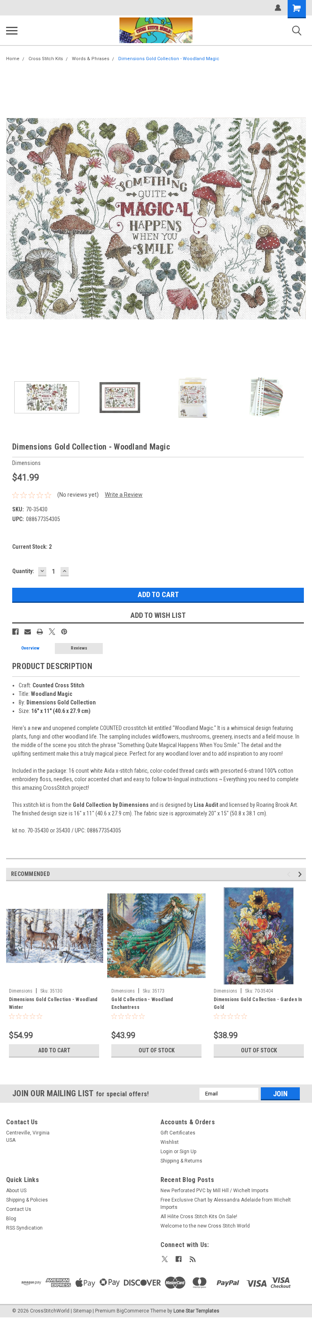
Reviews (79, 648)
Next (300, 219)
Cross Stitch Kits (45, 58)
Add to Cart (54, 1050)
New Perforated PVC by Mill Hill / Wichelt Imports (214, 1190)
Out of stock (157, 1050)
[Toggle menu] (11, 30)
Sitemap (82, 1311)
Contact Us (18, 1209)
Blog (11, 1218)
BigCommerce (133, 1311)
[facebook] (179, 1259)
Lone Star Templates (196, 1311)
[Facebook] (15, 631)
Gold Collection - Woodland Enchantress (142, 1003)
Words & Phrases (90, 58)
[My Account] (278, 7)
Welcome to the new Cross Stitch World (205, 1226)
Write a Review (124, 494)
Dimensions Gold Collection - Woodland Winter (53, 1003)
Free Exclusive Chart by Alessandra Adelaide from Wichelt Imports (225, 1203)
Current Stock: (32, 546)
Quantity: (23, 571)
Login (166, 1151)
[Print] (40, 631)
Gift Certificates (177, 1133)
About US (16, 1190)
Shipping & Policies (27, 1200)
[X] (52, 631)
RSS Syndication (24, 1228)
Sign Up (188, 1151)
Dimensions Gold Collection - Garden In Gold (258, 1003)
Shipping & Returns (181, 1161)
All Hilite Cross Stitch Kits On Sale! (198, 1216)
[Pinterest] (64, 631)
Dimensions (20, 991)
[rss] (193, 1259)
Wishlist (169, 1142)
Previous (12, 219)
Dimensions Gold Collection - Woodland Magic (168, 58)
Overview (30, 648)
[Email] (27, 631)
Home (13, 58)
